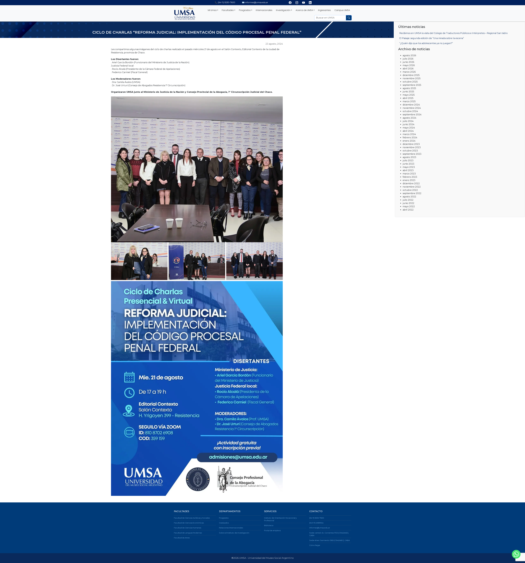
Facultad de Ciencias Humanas (187, 528)
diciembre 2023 (411, 144)
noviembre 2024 (412, 108)
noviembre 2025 (412, 78)
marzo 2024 (409, 134)
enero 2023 (409, 180)
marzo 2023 (409, 173)
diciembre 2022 (411, 183)
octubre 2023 (410, 150)
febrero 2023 (410, 177)
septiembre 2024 (412, 114)
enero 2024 (409, 141)
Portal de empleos (272, 530)
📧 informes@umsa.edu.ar (255, 2)
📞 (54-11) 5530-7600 (225, 2)
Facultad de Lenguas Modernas (188, 533)
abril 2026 (408, 68)
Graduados (224, 523)
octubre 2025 (410, 81)
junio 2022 (408, 203)
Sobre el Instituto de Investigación (234, 533)
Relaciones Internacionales (231, 528)
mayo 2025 (409, 95)
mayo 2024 (409, 127)
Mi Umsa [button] (212, 10)
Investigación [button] (283, 10)
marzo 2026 (409, 72)
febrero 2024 (410, 137)
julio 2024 (408, 121)
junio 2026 (408, 62)
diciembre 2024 (411, 104)
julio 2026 (408, 58)
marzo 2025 (409, 101)
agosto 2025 (409, 88)
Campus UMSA (342, 10)
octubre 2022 (410, 190)
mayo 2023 (409, 167)
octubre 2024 (410, 111)
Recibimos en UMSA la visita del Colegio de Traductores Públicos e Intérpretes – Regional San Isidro (453, 33)
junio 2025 (408, 91)
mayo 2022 (409, 206)
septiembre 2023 (412, 154)
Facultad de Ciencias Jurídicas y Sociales (192, 518)
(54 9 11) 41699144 (316, 523)
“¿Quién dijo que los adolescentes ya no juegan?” (426, 43)
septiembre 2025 (412, 85)
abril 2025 (408, 98)
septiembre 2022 (412, 193)
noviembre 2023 (412, 147)
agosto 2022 (409, 196)
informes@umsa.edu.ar (319, 528)
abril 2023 (408, 170)
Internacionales (264, 10)
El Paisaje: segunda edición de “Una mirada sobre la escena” (431, 38)
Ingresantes (324, 10)
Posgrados (223, 518)
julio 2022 (408, 200)
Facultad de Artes (182, 538)
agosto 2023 (409, 157)
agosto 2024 (409, 118)
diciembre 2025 (411, 75)
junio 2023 (408, 163)
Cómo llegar (314, 545)
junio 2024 (408, 124)
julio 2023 (408, 160)
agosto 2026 (409, 55)
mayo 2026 (409, 65)
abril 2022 (408, 209)
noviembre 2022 (412, 186)
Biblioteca (268, 525)
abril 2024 (408, 131)
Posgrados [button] (245, 10)
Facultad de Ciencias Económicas (189, 523)
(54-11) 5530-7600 (316, 518)
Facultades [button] (228, 10)
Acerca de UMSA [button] (304, 10)
